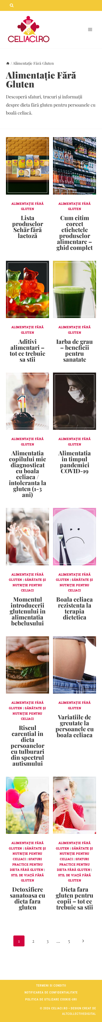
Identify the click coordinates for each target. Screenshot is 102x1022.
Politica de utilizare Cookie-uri (51, 999)
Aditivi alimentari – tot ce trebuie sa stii (27, 350)
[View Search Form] (11, 5)
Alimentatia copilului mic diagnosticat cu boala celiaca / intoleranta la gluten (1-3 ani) (27, 473)
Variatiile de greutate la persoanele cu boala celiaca (74, 726)
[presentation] (27, 165)
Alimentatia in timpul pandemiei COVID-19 (74, 462)
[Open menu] (90, 29)
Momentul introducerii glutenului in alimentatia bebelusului (28, 611)
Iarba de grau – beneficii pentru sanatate (74, 350)
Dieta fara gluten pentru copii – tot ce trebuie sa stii (74, 898)
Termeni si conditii (51, 985)
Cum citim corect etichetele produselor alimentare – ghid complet (74, 232)
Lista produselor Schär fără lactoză (27, 226)
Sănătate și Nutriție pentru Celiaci (29, 585)
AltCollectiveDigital (79, 1014)
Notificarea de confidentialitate (51, 992)
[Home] (8, 63)
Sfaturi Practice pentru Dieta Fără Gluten (26, 864)
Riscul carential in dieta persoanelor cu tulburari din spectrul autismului (27, 745)
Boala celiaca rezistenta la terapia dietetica (74, 608)
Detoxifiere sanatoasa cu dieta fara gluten (27, 898)
